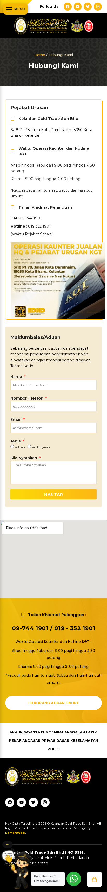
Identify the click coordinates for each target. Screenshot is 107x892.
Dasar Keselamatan (77, 740)
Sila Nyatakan (24, 457)
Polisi (54, 749)
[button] (94, 879)
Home (39, 55)
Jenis (16, 440)
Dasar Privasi (42, 740)
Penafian (18, 740)
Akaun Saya (21, 732)
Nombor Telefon (27, 398)
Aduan (20, 447)
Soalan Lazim (83, 732)
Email (16, 419)
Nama (16, 376)
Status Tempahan (51, 732)
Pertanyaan (41, 447)
